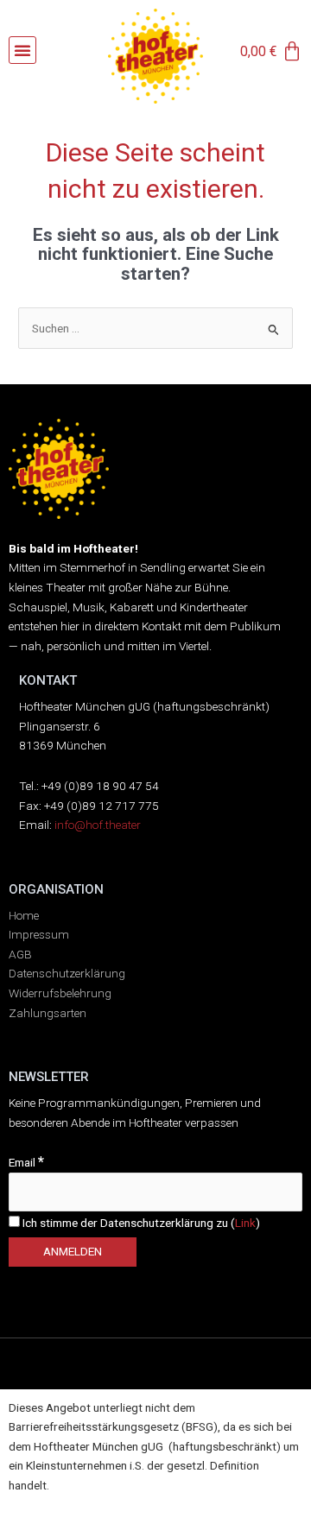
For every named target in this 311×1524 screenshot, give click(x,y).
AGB (20, 954)
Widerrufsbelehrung (60, 993)
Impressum (39, 934)
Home (24, 915)
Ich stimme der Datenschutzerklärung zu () (140, 1223)
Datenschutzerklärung (67, 973)
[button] (22, 50)
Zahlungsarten (47, 1013)
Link (245, 1223)
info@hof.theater (97, 825)
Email (26, 1162)
